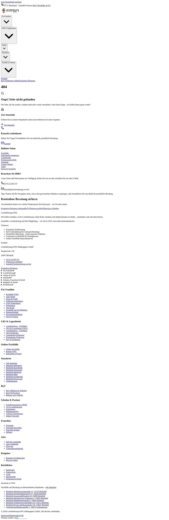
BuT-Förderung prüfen (10, 81)
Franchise (9, 425)
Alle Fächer (10, 297)
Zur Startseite (9, 125)
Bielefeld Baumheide (14, 368)
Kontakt (4, 78)
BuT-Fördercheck (13, 393)
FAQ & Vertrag (12, 317)
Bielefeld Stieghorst (13, 372)
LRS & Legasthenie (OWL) (17, 328)
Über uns (9, 446)
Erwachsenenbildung (14, 314)
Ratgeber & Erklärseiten (15, 458)
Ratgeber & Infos (10, 282)
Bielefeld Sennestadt (14, 370)
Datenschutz (11, 472)
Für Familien (6, 16)
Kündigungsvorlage (13, 479)
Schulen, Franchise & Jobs (14, 280)
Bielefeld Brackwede (14, 379)
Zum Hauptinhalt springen (11, 2)
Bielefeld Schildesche (14, 377)
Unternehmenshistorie (14, 449)
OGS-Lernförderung (14, 407)
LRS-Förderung (12, 333)
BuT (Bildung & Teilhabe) (16, 391)
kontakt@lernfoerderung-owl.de (18, 264)
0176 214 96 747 (12, 260)
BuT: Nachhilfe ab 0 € (41, 5)
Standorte (5, 53)
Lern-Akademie (12, 444)
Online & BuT (9, 275)
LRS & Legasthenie (9, 28)
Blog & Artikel (12, 460)
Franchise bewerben (14, 428)
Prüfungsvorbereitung (14, 301)
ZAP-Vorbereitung (13, 303)
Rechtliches (8, 285)
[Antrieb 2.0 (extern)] (21, 518)
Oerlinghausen (11, 381)
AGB (8, 474)
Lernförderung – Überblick (16, 326)
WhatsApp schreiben (50, 208)
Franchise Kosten (13, 430)
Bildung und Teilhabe (14, 395)
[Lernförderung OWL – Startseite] (11, 14)
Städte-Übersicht (12, 416)
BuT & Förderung (13, 340)
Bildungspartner (12, 411)
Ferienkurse (10, 305)
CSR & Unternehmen (14, 414)
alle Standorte (51, 487)
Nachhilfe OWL (12, 294)
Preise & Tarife (12, 299)
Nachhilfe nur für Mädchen (16, 310)
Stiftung (9, 432)
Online (4, 45)
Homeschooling (12, 312)
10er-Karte (10, 308)
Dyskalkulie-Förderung (15, 337)
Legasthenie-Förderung (15, 335)
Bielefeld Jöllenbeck (14, 365)
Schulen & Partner (8, 63)
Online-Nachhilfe (13, 349)
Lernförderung (9, 273)
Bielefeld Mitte (12, 374)
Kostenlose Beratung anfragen (13, 208)
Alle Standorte (11, 363)
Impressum (10, 470)
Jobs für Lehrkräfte (13, 442)
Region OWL (11, 351)
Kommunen (10, 409)
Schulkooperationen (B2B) (16, 405)
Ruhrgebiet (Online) (14, 354)
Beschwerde (11, 477)
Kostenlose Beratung (27, 81)
